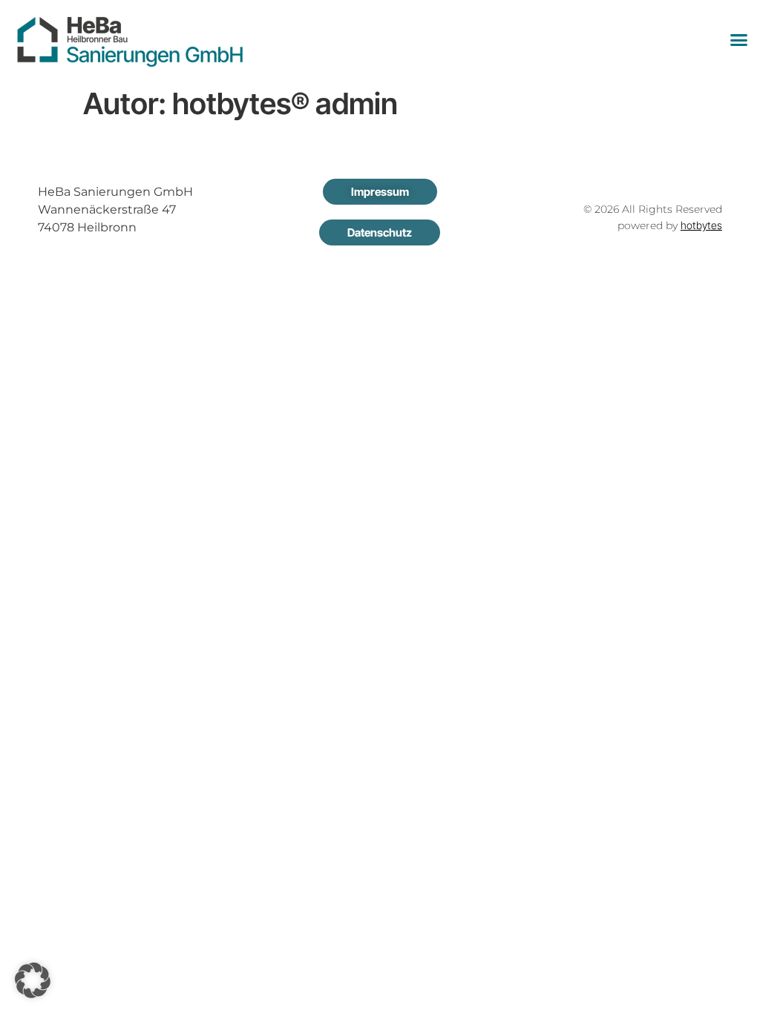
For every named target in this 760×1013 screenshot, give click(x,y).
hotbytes (701, 225)
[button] (739, 40)
